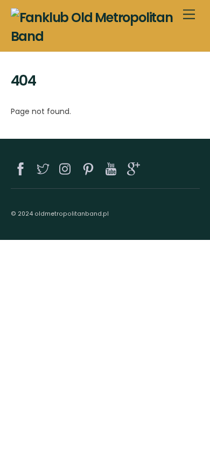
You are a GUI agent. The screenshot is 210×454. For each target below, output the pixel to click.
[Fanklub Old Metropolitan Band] (102, 36)
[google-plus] (134, 167)
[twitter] (43, 167)
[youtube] (111, 167)
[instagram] (66, 167)
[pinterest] (89, 167)
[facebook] (21, 167)
